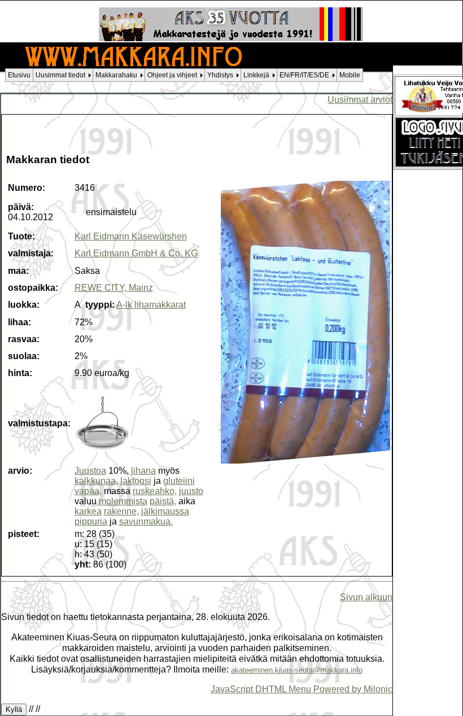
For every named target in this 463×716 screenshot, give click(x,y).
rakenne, (121, 511)
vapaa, (88, 491)
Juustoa (90, 470)
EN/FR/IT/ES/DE (304, 75)
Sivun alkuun (366, 597)
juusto (191, 491)
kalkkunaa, (96, 481)
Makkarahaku (116, 75)
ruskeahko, (155, 491)
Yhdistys (220, 75)
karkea (88, 511)
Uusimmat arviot (359, 99)
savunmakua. (146, 521)
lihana (143, 470)
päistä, (163, 501)
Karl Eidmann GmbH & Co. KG (136, 253)
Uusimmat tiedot (60, 75)
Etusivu (19, 75)
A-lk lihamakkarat (151, 304)
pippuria (91, 521)
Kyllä (14, 709)
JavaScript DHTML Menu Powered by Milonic (301, 689)
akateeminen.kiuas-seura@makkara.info (296, 670)
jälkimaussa (165, 511)
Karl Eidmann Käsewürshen (131, 236)
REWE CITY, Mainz (114, 287)
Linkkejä (256, 75)
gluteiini (179, 481)
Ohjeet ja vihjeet (172, 75)
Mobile (349, 75)
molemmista (123, 501)
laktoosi (135, 481)
